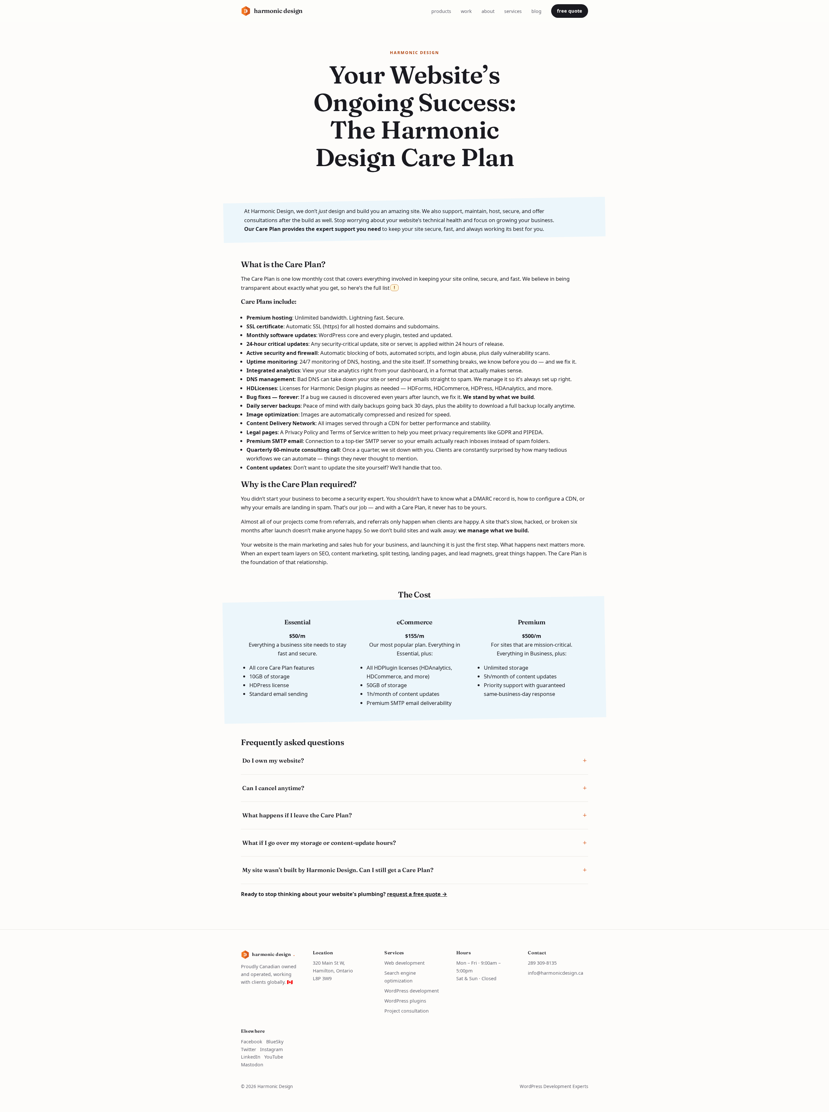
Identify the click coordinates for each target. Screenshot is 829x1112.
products (441, 11)
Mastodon (252, 1064)
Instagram (271, 1049)
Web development (404, 962)
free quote (569, 10)
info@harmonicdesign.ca (555, 973)
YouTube (273, 1056)
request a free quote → (417, 894)
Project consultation (406, 1010)
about (488, 11)
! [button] (394, 287)
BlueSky (274, 1041)
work (466, 11)
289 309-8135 (542, 962)
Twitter (248, 1049)
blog (536, 11)
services (513, 11)
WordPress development (411, 990)
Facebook (251, 1041)
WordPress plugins (405, 1000)
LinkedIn (250, 1056)
